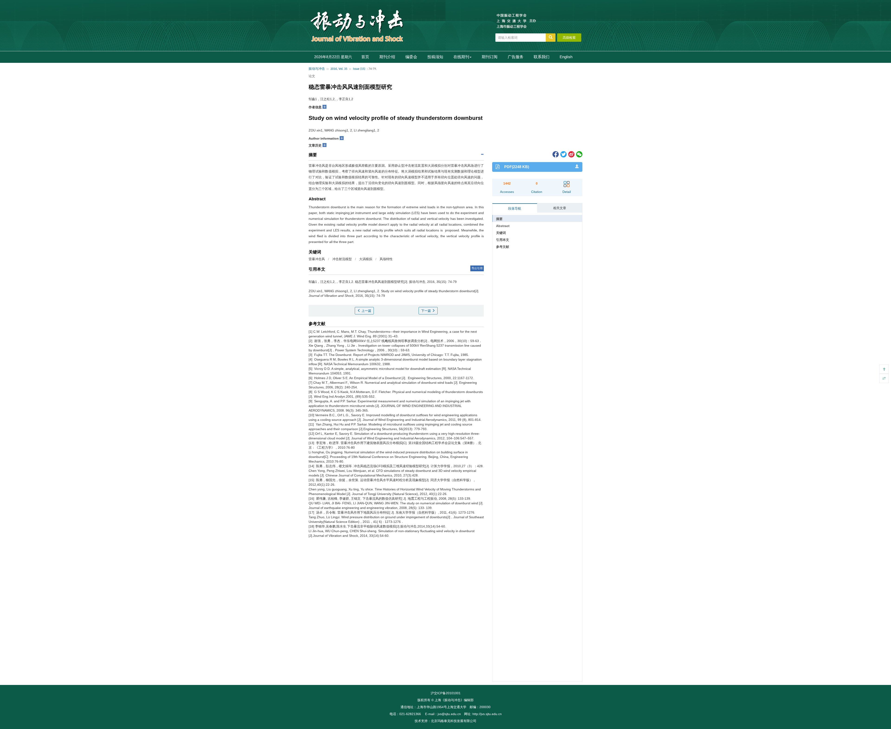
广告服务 (515, 57)
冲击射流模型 (342, 259)
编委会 (411, 57)
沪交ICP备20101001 (446, 693)
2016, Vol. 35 (338, 69)
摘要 (499, 219)
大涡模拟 (365, 259)
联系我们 (541, 57)
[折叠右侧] (884, 378)
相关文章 (559, 208)
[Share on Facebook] (555, 154)
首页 (365, 57)
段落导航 (514, 208)
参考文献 (502, 247)
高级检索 (569, 37)
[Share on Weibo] (571, 154)
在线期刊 (461, 57)
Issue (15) (359, 69)
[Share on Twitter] (563, 154)
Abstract (503, 226)
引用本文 (502, 240)
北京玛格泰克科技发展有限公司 (453, 721)
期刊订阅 (489, 57)
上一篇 (366, 311)
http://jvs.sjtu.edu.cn (487, 714)
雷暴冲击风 (317, 259)
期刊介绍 (387, 57)
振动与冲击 (317, 69)
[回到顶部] (884, 369)
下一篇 (426, 311)
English (566, 57)
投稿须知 (435, 57)
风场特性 (386, 259)
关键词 (501, 233)
